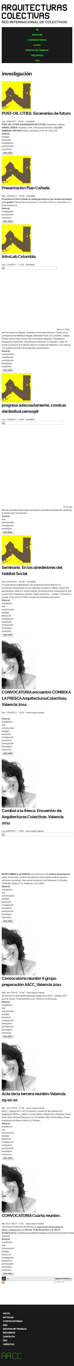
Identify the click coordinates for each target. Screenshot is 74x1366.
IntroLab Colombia (19, 256)
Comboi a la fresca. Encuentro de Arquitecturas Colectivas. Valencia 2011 (33, 816)
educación (6, 140)
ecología (5, 137)
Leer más (9, 153)
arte (3, 519)
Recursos (37, 55)
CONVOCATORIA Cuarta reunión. (31, 1215)
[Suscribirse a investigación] (3, 1282)
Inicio (6, 1313)
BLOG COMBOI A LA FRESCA (16, 874)
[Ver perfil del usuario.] (16, 109)
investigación (7, 143)
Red (5, 1325)
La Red (37, 45)
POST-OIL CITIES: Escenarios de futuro (36, 113)
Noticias (37, 35)
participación (7, 146)
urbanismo (6, 149)
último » (68, 1278)
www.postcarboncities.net (44, 128)
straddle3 (30, 121)
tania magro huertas (35, 713)
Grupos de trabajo (37, 50)
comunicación (8, 354)
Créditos (8, 1344)
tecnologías (7, 363)
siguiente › (59, 1279)
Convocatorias (37, 40)
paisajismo (7, 622)
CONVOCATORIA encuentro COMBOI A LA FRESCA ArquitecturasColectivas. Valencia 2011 (36, 698)
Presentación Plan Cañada (26, 188)
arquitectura (7, 603)
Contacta (9, 1336)
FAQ (37, 61)
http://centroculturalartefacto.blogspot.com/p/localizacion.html (41, 1233)
